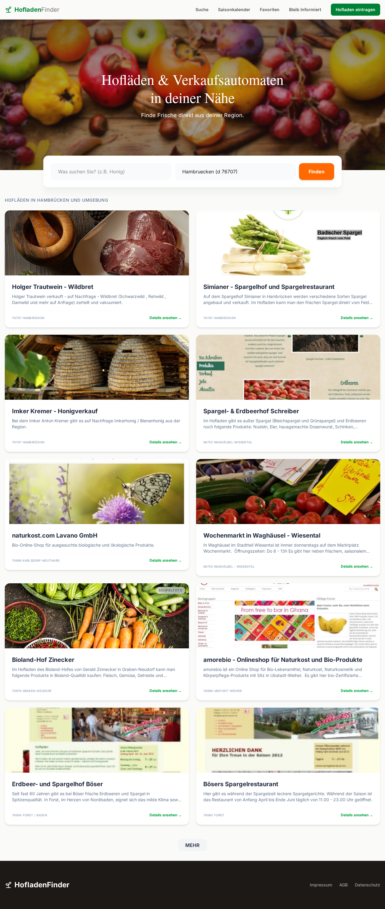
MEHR (192, 845)
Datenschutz (367, 884)
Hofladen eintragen (355, 9)
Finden (317, 172)
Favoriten (269, 9)
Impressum (321, 884)
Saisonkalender (234, 9)
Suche (202, 9)
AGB (343, 884)
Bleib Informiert (305, 9)
